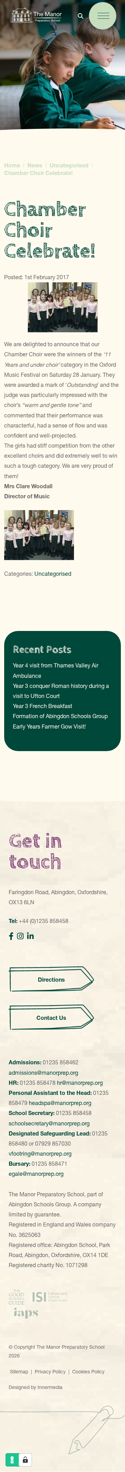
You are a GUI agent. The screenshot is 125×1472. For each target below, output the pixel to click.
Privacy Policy (50, 1372)
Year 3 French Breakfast (42, 705)
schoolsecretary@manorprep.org (49, 1123)
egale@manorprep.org (36, 1173)
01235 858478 (38, 1082)
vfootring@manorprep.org (40, 1153)
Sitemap (19, 1372)
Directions (51, 979)
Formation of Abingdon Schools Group (60, 716)
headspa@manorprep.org (60, 1102)
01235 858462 (60, 1062)
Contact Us (51, 1017)
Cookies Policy (88, 1372)
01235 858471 (49, 1163)
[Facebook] (11, 936)
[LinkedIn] (30, 936)
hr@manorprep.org (80, 1082)
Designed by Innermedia (35, 1387)
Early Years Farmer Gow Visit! (49, 726)
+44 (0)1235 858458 (43, 920)
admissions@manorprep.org (43, 1072)
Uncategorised (52, 573)
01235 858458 (74, 1112)
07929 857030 (53, 1143)
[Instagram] (20, 936)
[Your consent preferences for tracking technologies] (25, 1459)
